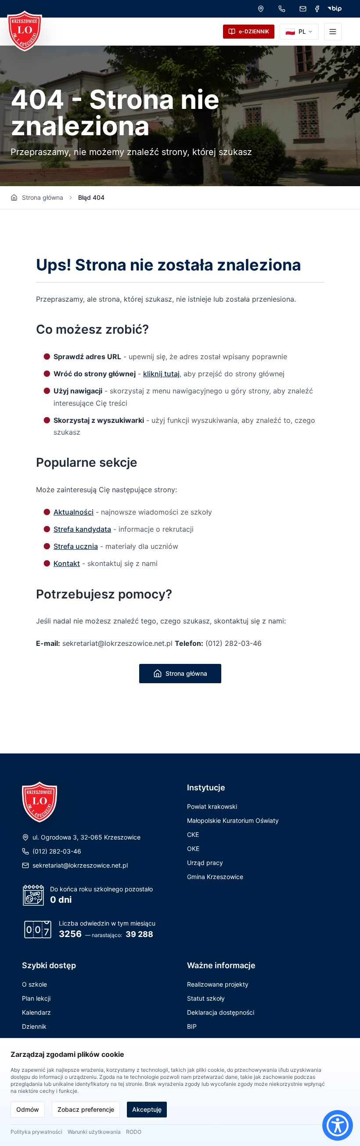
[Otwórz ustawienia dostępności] (337, 1125)
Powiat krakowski (212, 806)
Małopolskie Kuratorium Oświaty (233, 820)
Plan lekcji (36, 998)
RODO (133, 1131)
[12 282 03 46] (281, 8)
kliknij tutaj (161, 373)
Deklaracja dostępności (220, 1012)
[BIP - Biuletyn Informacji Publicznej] (335, 9)
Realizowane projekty (217, 984)
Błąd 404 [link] (91, 197)
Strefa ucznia (76, 546)
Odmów (27, 1109)
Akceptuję (147, 1109)
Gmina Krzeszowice (215, 876)
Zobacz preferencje (86, 1109)
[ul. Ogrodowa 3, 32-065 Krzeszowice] (260, 8)
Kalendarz (36, 1012)
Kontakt (67, 563)
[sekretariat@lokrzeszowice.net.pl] (302, 8)
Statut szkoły (206, 998)
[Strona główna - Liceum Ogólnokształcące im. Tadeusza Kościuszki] (24, 31)
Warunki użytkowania (94, 1131)
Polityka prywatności (36, 1131)
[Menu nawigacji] (333, 31)
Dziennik (34, 1026)
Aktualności (74, 512)
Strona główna (42, 197)
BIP (192, 1026)
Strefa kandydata (82, 529)
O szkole (34, 984)
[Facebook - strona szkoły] (316, 8)
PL (295, 31)
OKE (193, 848)
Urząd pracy (205, 862)
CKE (193, 834)
